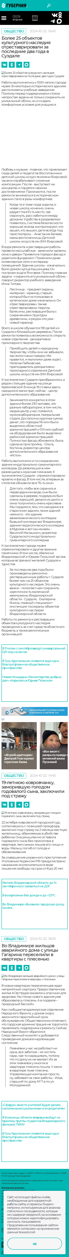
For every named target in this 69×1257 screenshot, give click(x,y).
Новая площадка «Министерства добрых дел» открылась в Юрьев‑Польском (31, 678)
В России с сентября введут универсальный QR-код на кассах (33, 650)
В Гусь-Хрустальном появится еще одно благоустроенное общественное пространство (30, 664)
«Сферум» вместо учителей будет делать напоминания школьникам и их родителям (33, 1106)
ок (34, 1244)
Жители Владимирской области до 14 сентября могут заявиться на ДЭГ (29, 884)
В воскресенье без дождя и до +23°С (28, 895)
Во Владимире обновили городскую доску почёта (33, 906)
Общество (14, 31)
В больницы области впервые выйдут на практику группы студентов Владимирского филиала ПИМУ (33, 1121)
